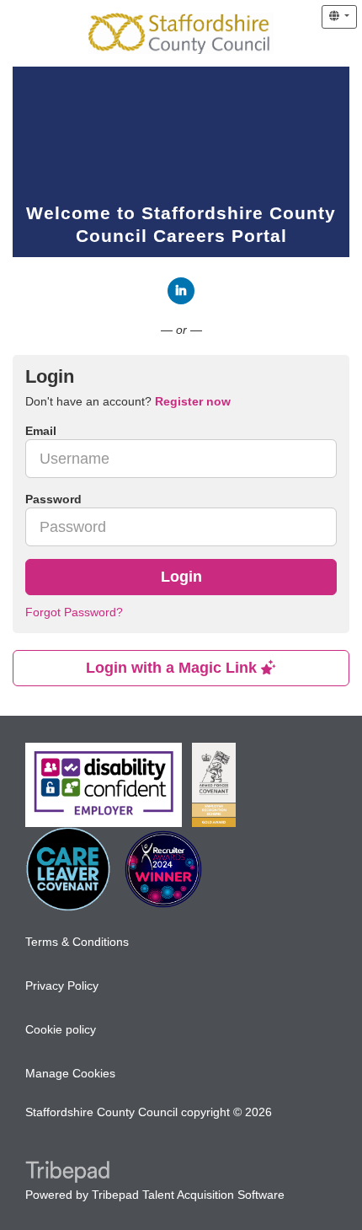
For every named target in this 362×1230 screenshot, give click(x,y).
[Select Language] (339, 17)
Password (53, 499)
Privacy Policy (61, 985)
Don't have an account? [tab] (128, 401)
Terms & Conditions (77, 941)
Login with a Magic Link (173, 667)
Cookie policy (60, 1029)
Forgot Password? (74, 612)
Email (40, 431)
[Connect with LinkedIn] (181, 290)
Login (181, 576)
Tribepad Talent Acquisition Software (188, 1194)
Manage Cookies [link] (70, 1073)
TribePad (67, 1173)
